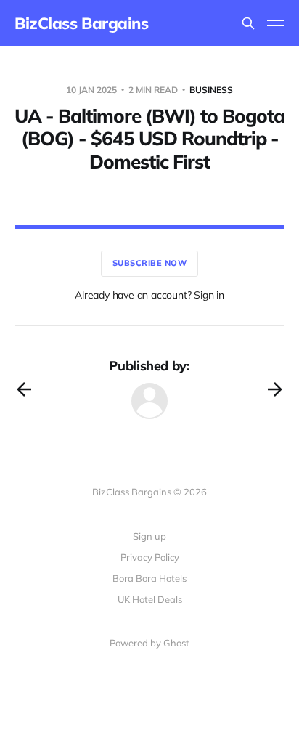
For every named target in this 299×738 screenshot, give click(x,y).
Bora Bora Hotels (149, 578)
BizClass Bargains (82, 23)
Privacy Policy (149, 557)
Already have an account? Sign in (149, 294)
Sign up (149, 536)
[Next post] (275, 389)
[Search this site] (248, 23)
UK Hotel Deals (150, 599)
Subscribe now (149, 263)
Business (211, 89)
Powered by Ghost (149, 643)
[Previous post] (24, 389)
